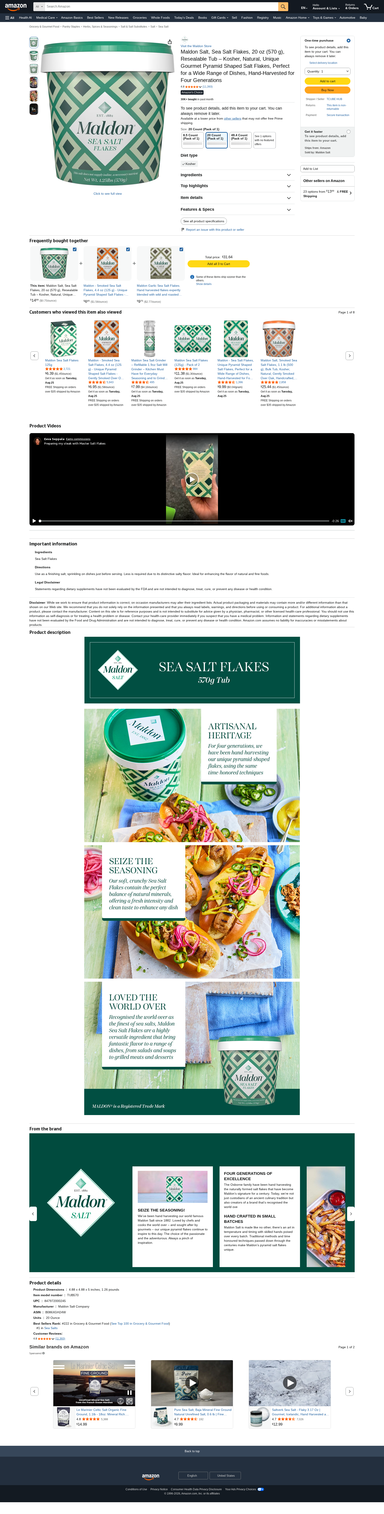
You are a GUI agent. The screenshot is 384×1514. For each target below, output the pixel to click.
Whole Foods (160, 17)
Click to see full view (108, 193)
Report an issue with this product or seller (215, 229)
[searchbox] (161, 6)
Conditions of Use (136, 1489)
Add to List (310, 168)
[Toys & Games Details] (335, 17)
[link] (107, 263)
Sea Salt (163, 26)
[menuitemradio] (343, 521)
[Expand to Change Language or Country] (307, 8)
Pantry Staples (71, 26)
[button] (9, 17)
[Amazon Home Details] (309, 17)
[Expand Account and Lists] (339, 8)
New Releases (118, 17)
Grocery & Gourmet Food (44, 26)
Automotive (347, 17)
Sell (234, 17)
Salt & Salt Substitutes (134, 26)
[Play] (33, 521)
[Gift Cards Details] (227, 17)
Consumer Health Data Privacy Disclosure (196, 1489)
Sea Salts (51, 1328)
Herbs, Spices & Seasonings (100, 26)
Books (202, 17)
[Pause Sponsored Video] (129, 1393)
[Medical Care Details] (57, 17)
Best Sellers (95, 17)
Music (277, 17)
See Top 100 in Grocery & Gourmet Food (140, 1323)
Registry (263, 17)
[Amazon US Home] (150, 1477)
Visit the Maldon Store (196, 46)
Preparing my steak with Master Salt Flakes (75, 443)
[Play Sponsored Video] (192, 1383)
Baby (363, 17)
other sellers (232, 118)
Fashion (247, 17)
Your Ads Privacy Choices (240, 1489)
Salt (152, 26)
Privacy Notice (159, 1489)
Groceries (140, 17)
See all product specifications (203, 221)
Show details (204, 284)
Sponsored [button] (35, 1353)
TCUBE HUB (334, 99)
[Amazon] (16, 6)
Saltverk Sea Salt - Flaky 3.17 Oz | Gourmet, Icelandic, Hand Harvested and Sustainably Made (301, 1412)
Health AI (25, 17)
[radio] (34, 42)
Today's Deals (184, 17)
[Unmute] (350, 521)
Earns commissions (78, 439)
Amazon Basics (72, 17)
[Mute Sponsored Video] (129, 1401)
